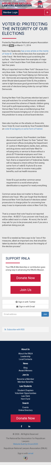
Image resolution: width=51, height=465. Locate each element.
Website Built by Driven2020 (25, 444)
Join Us (25, 290)
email (30, 453)
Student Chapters (25, 390)
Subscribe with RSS (16, 329)
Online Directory (25, 410)
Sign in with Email (27, 306)
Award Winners (25, 370)
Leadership (25, 356)
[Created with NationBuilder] (25, 458)
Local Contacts (25, 359)
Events (26, 407)
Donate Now (25, 278)
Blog (25, 368)
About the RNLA (25, 353)
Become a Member (25, 379)
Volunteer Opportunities (25, 393)
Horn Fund (25, 399)
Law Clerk (25, 396)
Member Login (10, 12)
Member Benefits (25, 382)
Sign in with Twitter (26, 302)
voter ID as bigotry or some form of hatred (23, 129)
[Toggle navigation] (47, 12)
